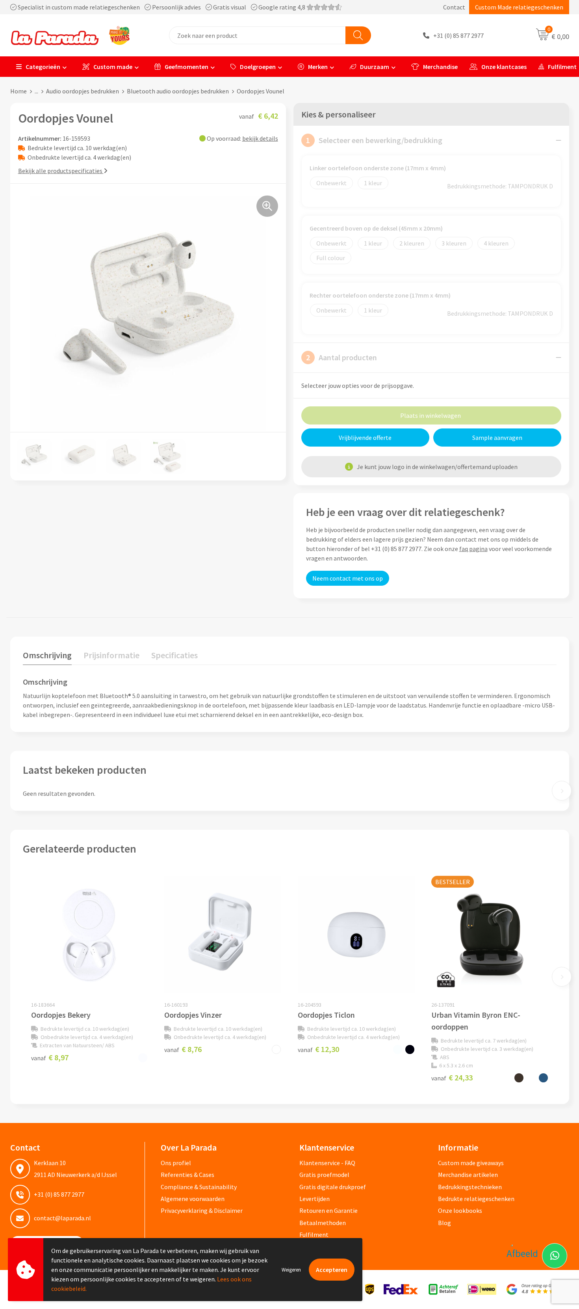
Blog (444, 1223)
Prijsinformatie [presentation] (111, 655)
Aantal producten (341, 357)
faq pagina (473, 549)
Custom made (112, 67)
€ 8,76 (183, 1049)
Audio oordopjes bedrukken (82, 91)
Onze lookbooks (460, 1210)
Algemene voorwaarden (193, 1199)
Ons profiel (176, 1163)
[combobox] (257, 35)
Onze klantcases (504, 67)
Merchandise (440, 67)
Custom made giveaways (471, 1163)
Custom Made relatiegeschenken (519, 7)
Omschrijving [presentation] (47, 655)
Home (18, 91)
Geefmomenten (186, 67)
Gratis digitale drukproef (332, 1187)
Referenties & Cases (187, 1175)
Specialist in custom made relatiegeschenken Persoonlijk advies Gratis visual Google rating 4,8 (161, 7)
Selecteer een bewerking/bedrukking (374, 140)
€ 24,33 (452, 1077)
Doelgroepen (258, 67)
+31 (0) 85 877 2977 (458, 35)
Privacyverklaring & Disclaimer (202, 1210)
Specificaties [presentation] (174, 655)
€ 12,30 (318, 1049)
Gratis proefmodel (324, 1175)
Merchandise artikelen (468, 1175)
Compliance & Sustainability (199, 1187)
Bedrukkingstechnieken (470, 1187)
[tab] (47, 657)
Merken (318, 67)
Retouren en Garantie (328, 1210)
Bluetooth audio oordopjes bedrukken (178, 91)
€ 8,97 (50, 1057)
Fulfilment (313, 1234)
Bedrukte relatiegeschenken (476, 1199)
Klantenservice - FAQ (327, 1163)
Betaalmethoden (322, 1223)
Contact (454, 7)
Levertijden (314, 1199)
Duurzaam (374, 67)
